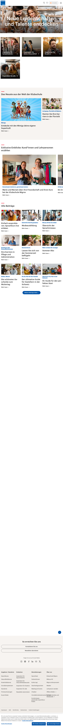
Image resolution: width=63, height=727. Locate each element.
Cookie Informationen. (27, 720)
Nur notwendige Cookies (54, 723)
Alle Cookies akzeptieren (39, 723)
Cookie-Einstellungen (6, 723)
